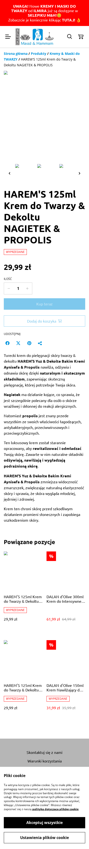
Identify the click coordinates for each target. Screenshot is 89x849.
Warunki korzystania (45, 760)
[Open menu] (8, 36)
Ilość (8, 279)
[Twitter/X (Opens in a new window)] (18, 343)
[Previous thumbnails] (9, 173)
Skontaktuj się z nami (44, 752)
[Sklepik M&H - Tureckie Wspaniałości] (35, 36)
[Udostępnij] (40, 343)
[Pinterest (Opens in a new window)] (29, 343)
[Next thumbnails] (79, 173)
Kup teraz (44, 303)
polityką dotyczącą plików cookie (55, 809)
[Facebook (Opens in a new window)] (7, 343)
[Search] (69, 36)
